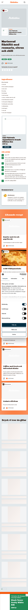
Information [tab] (14, 278)
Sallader (4, 59)
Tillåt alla (14, 325)
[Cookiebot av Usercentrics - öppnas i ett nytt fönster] (20, 274)
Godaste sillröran (10, 401)
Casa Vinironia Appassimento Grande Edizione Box (15, 32)
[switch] (24, 309)
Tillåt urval (14, 329)
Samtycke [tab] (5, 278)
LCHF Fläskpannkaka (12, 269)
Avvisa (14, 334)
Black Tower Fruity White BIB (17, 602)
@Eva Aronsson (11, 195)
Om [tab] (23, 278)
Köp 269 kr (6, 147)
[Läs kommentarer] (3, 63)
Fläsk (10, 59)
